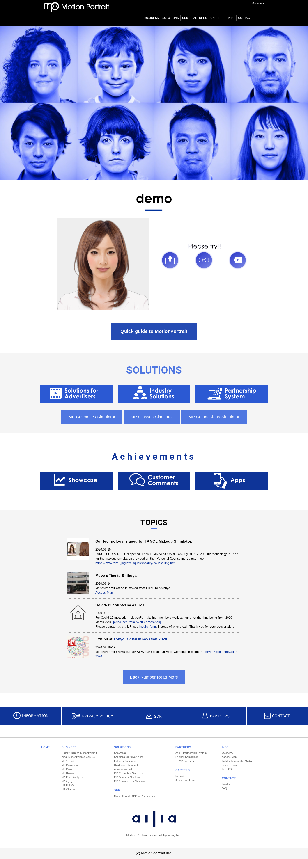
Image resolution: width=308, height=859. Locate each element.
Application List (123, 769)
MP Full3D (68, 785)
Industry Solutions (125, 761)
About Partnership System (191, 753)
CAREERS (217, 18)
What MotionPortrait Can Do (78, 757)
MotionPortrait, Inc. (76, 7)
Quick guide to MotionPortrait (154, 331)
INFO (231, 18)
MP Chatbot (69, 789)
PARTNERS (199, 18)
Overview (227, 753)
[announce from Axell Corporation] (137, 622)
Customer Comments (126, 765)
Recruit (179, 776)
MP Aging (67, 781)
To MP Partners (184, 761)
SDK (185, 18)
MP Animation (70, 761)
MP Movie (67, 769)
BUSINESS (151, 18)
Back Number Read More (154, 677)
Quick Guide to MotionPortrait (79, 753)
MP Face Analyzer (72, 777)
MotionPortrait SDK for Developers (134, 796)
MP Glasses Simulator (152, 417)
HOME (45, 747)
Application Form (185, 780)
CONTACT (245, 18)
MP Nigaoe (68, 773)
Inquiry (226, 784)
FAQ (224, 788)
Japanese (258, 3)
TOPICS (227, 769)
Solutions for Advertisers (128, 757)
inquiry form (147, 626)
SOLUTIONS (170, 18)
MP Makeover (70, 765)
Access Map (104, 592)
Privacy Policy (230, 765)
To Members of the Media (237, 761)
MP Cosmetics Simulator (92, 417)
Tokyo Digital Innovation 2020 (140, 639)
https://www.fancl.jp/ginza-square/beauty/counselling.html (135, 563)
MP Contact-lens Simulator (213, 417)
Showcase (120, 753)
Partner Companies (186, 757)
